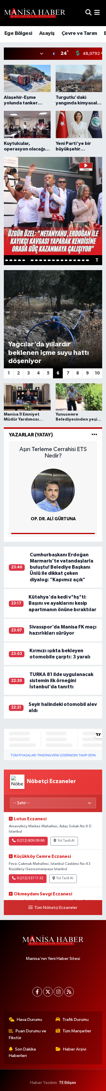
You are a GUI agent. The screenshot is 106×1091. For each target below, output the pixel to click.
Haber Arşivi (74, 1049)
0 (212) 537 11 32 (30, 878)
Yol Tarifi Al (65, 841)
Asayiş (46, 33)
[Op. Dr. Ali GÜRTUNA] (53, 490)
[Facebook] (37, 992)
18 (78, 260)
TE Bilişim (67, 1082)
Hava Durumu (29, 1019)
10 (45, 260)
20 (87, 260)
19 (83, 260)
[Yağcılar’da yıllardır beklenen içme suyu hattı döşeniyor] (53, 319)
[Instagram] (58, 992)
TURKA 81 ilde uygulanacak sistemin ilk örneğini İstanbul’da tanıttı (61, 681)
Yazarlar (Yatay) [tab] (31, 434)
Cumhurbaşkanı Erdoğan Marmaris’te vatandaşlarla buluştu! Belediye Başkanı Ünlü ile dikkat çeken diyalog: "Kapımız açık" (61, 567)
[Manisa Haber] (35, 13)
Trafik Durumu (75, 1019)
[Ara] (88, 13)
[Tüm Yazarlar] (94, 434)
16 (70, 260)
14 (62, 260)
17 (74, 260)
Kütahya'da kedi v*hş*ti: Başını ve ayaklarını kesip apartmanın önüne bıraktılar (62, 603)
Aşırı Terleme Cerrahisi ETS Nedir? (53, 452)
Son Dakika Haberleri (22, 1052)
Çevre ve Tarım (79, 33)
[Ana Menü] (97, 13)
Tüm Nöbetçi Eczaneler (55, 908)
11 (49, 260)
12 (53, 260)
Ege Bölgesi (18, 33)
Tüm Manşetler (76, 1031)
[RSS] (69, 992)
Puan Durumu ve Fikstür (28, 1034)
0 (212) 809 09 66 (30, 841)
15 (66, 260)
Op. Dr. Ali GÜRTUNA (53, 519)
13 (57, 260)
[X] (48, 992)
